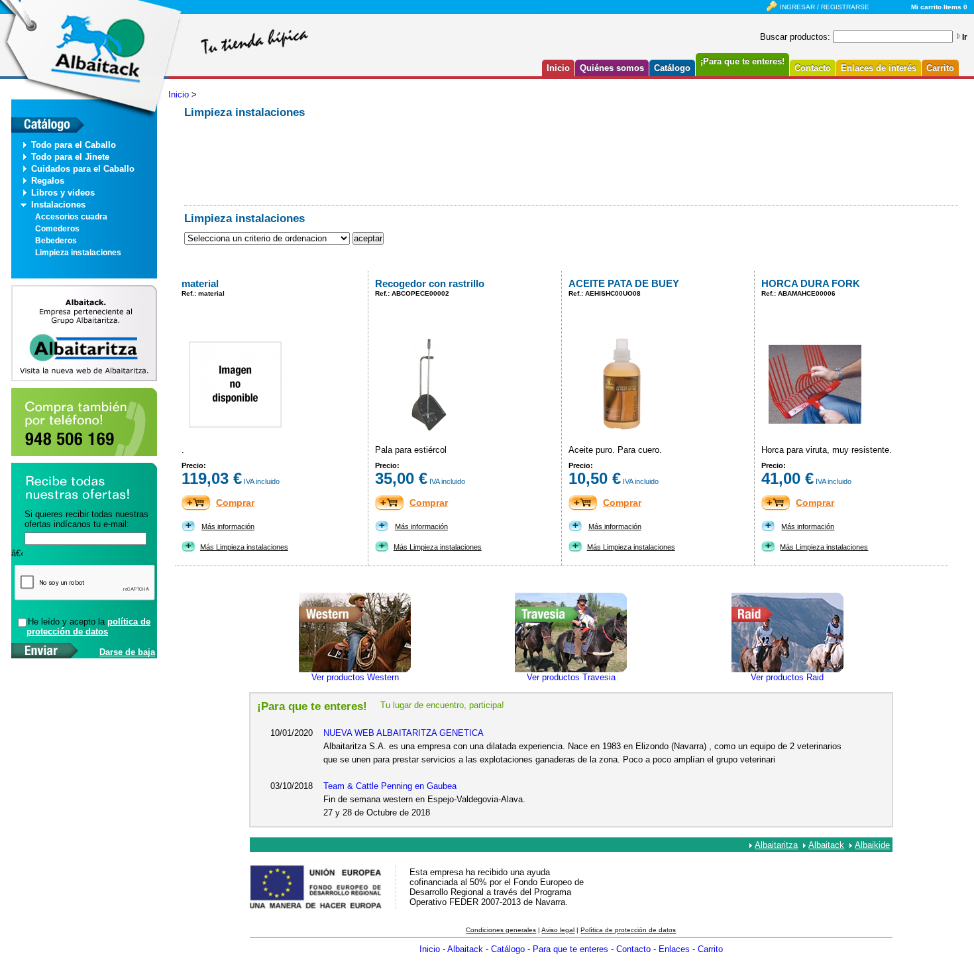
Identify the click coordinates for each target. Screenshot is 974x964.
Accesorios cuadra (71, 217)
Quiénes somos (612, 68)
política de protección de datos (88, 626)
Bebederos (56, 241)
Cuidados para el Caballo (83, 169)
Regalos (47, 181)
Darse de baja (127, 652)
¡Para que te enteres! (742, 61)
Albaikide (872, 845)
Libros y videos (63, 193)
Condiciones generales (501, 930)
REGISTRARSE (845, 7)
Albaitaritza (776, 845)
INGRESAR (797, 7)
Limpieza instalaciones (78, 253)
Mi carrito (926, 7)
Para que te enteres (570, 949)
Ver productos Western (355, 677)
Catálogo (672, 68)
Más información (227, 526)
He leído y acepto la (88, 626)
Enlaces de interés (878, 68)
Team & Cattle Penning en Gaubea (390, 786)
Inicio (558, 68)
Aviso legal (557, 930)
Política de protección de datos (628, 930)
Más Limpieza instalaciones (244, 547)
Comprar (235, 502)
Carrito (940, 68)
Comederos (57, 229)
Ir (964, 37)
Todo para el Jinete (70, 157)
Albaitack (826, 845)
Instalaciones (58, 205)
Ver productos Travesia (571, 677)
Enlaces (674, 949)
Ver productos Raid (787, 677)
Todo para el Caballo (73, 145)
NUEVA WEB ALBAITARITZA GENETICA (403, 733)
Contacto (812, 68)
